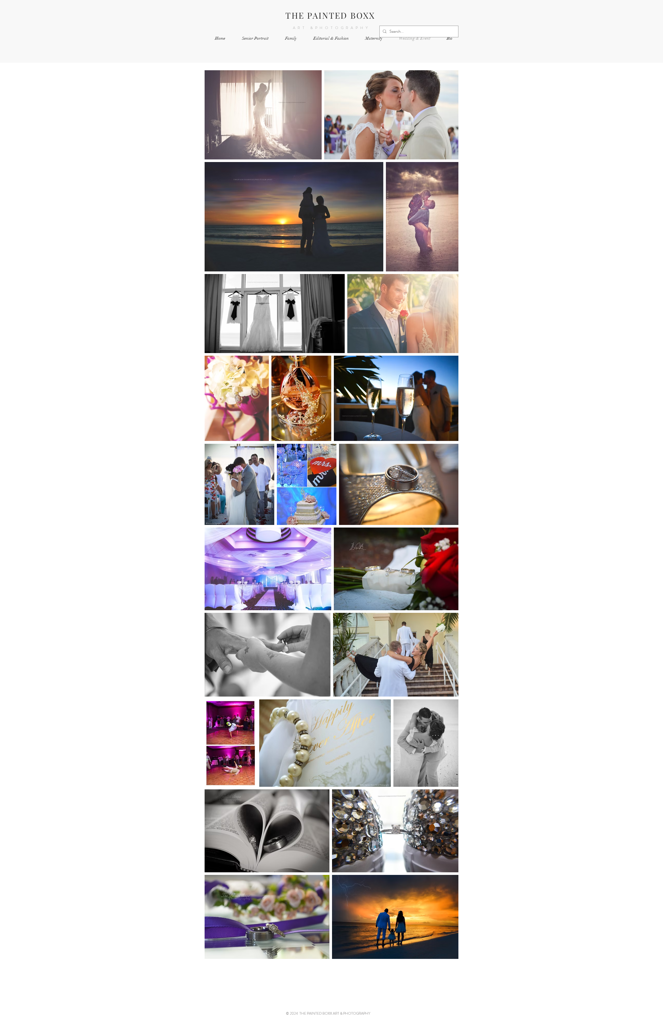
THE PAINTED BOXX (330, 15)
